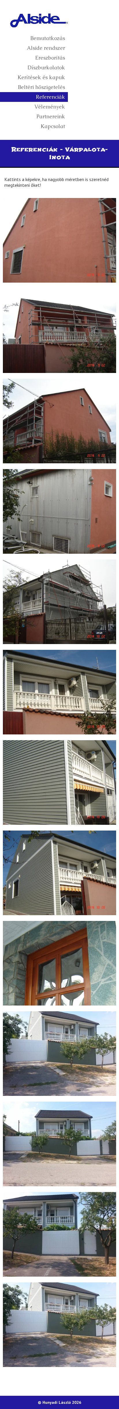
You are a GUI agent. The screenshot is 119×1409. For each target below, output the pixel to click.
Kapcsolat (53, 126)
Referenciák (50, 97)
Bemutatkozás (47, 38)
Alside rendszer (46, 48)
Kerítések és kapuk (41, 77)
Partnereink (50, 116)
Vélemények (49, 106)
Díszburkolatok (46, 67)
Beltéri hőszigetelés (41, 87)
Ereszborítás (50, 57)
